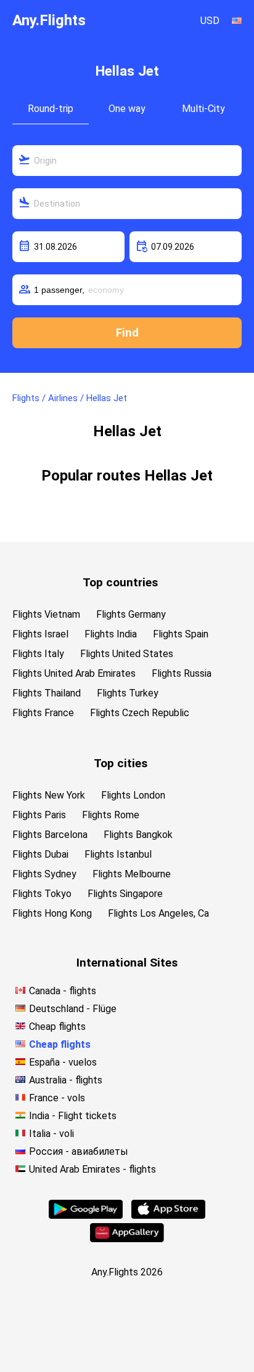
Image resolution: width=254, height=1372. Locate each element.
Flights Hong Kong (52, 913)
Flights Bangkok (138, 834)
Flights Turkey (127, 693)
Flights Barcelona (50, 834)
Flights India (110, 634)
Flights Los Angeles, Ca (158, 913)
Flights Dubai (40, 854)
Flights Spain (180, 634)
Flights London (133, 795)
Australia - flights (65, 1080)
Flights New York (48, 795)
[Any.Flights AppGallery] (127, 1239)
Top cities (120, 763)
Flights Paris (39, 815)
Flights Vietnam (46, 614)
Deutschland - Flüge (73, 1009)
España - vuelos (63, 1062)
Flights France (43, 713)
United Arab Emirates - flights (92, 1169)
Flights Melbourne (131, 874)
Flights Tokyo (42, 893)
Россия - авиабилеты (78, 1151)
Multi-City (203, 108)
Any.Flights (49, 20)
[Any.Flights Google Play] (86, 1215)
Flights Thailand (46, 693)
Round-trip (50, 108)
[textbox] (127, 160)
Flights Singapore (125, 893)
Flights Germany (131, 614)
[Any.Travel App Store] (168, 1215)
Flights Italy (38, 654)
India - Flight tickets (73, 1116)
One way (127, 108)
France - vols (57, 1098)
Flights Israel (40, 634)
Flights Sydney (44, 874)
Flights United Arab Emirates (74, 673)
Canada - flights (62, 991)
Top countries (120, 582)
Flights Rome (110, 815)
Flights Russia (181, 673)
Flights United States (126, 654)
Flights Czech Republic (139, 713)
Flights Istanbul (118, 854)
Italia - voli (51, 1133)
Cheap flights (57, 1026)
